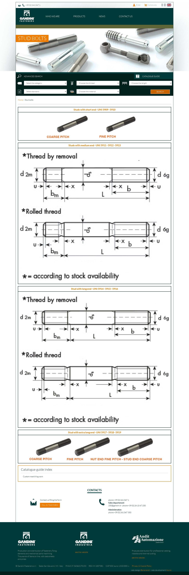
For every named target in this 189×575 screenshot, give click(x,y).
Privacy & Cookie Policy (142, 566)
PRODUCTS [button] (79, 16)
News (102, 16)
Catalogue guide (151, 76)
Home (20, 100)
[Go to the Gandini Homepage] (27, 11)
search (160, 92)
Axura (168, 570)
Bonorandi (145, 570)
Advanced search (33, 76)
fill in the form (50, 505)
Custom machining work (33, 476)
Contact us (125, 16)
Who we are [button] (52, 16)
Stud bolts (32, 38)
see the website (81, 552)
